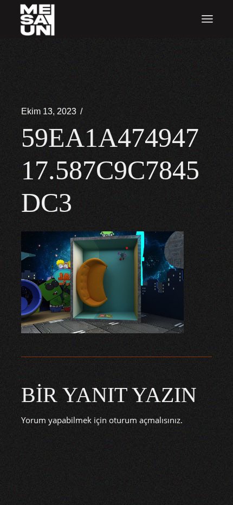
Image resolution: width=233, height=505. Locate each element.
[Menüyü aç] (207, 19)
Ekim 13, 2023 (48, 111)
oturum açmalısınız (144, 420)
